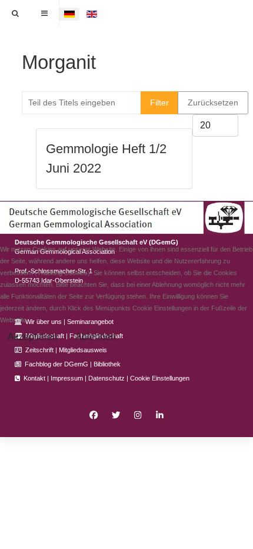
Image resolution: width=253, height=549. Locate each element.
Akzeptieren (33, 337)
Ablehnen (95, 337)
